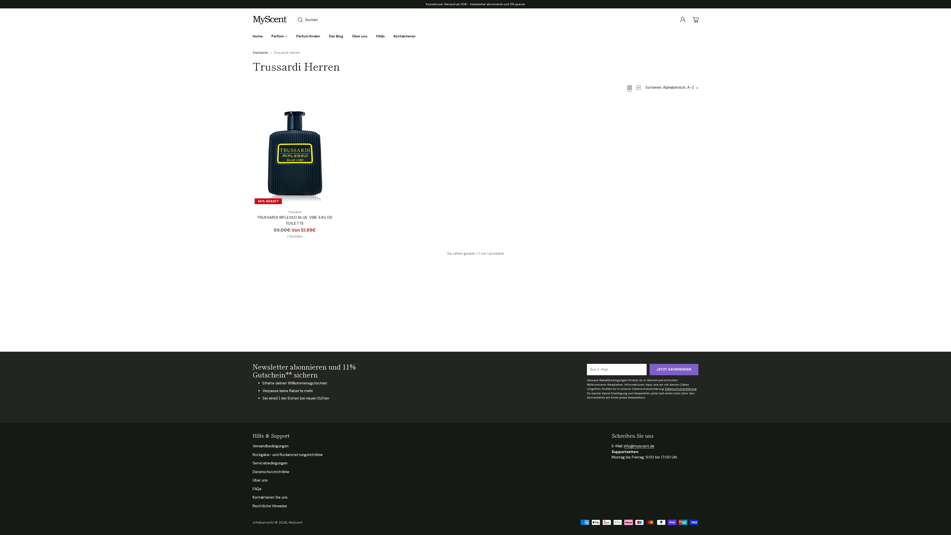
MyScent (295, 522)
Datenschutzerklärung (680, 389)
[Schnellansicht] (330, 107)
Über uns (260, 480)
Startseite (260, 53)
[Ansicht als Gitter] (630, 88)
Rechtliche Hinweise (270, 506)
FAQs (257, 488)
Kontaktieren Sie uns (270, 497)
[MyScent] (270, 19)
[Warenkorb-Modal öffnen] (695, 20)
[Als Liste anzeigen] (638, 88)
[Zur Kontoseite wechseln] (682, 20)
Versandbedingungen (271, 446)
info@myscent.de (639, 446)
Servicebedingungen (270, 463)
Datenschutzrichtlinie (271, 471)
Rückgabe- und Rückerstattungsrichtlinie (288, 454)
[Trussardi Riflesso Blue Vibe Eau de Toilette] (295, 153)
